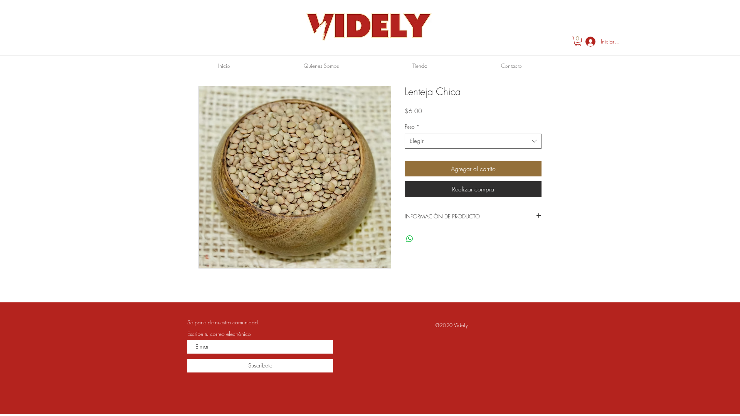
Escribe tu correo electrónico (219, 334)
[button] (578, 41)
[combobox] (473, 141)
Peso (412, 126)
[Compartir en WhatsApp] (409, 238)
